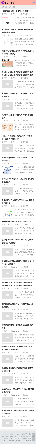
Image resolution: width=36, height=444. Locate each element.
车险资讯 (25, 99)
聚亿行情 (25, 120)
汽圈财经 (25, 56)
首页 (9, 7)
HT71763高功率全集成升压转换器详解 (16, 11)
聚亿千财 (6, 14)
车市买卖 (25, 14)
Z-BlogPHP (15, 441)
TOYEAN (28, 441)
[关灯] (33, 439)
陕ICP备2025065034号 (18, 436)
